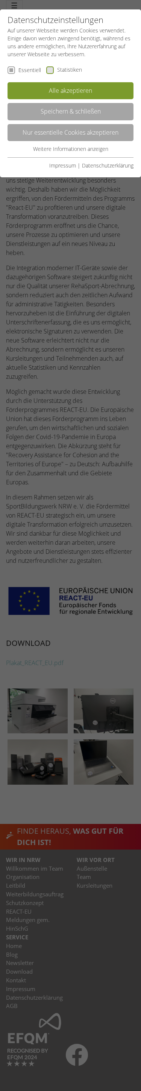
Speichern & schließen (71, 111)
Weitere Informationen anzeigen (70, 148)
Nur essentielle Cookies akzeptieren (70, 132)
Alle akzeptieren (70, 90)
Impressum (62, 165)
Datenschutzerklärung (107, 165)
